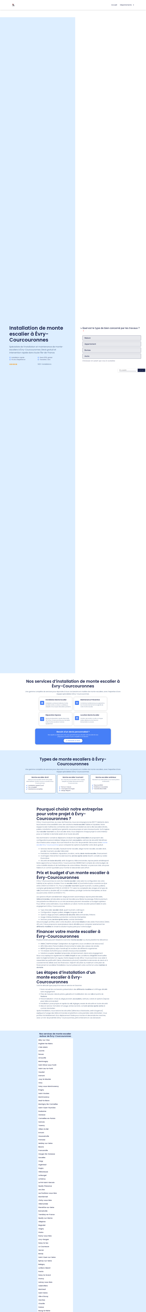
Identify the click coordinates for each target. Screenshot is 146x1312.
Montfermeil (43, 1197)
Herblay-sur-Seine (45, 1143)
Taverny (41, 1125)
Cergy (40, 1161)
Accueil (114, 5)
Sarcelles (41, 1158)
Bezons (41, 1147)
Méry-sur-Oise (44, 1040)
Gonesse (41, 1115)
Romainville (42, 1211)
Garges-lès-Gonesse (46, 1154)
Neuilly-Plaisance (45, 1186)
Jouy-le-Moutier (44, 1079)
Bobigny (41, 1264)
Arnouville (42, 1058)
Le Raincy (42, 1179)
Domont (41, 1076)
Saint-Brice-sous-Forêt (47, 1065)
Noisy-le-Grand (44, 1275)
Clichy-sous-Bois (45, 1200)
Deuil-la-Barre (43, 1101)
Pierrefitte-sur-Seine (46, 1207)
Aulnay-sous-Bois (45, 1282)
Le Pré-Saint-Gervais (46, 1182)
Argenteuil (42, 1165)
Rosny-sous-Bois (45, 1236)
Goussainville (43, 1136)
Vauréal (41, 1072)
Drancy (41, 1279)
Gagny (41, 1229)
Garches (41, 1300)
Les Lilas (41, 1190)
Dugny (41, 1168)
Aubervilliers (43, 1286)
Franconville (43, 1150)
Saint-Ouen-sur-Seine (47, 1257)
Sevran (41, 1250)
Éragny (41, 1090)
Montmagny (43, 1061)
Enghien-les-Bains (45, 1044)
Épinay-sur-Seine (45, 1261)
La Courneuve (43, 1247)
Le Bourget (42, 1175)
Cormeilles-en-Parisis (46, 1118)
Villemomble (43, 1204)
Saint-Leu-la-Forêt (45, 1068)
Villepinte (41, 1222)
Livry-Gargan (43, 1239)
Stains (40, 1232)
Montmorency (43, 1097)
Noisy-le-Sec (43, 1243)
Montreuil (42, 1289)
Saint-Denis (43, 1293)
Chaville (41, 1304)
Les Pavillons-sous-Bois (47, 1193)
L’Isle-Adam (43, 1047)
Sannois (41, 1122)
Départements (126, 5)
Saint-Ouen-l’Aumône (46, 1108)
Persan (41, 1054)
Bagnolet (41, 1225)
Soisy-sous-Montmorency (48, 1086)
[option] (111, 337)
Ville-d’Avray (43, 1296)
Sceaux (41, 1307)
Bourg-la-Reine (44, 1311)
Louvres (41, 1051)
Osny (40, 1083)
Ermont (41, 1133)
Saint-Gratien (43, 1093)
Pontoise (41, 1140)
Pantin (41, 1271)
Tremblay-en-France (46, 1214)
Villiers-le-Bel (43, 1129)
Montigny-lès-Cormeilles (48, 1104)
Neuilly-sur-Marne (45, 1218)
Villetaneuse (43, 1172)
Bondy (40, 1254)
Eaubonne (42, 1111)
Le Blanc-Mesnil (44, 1268)
